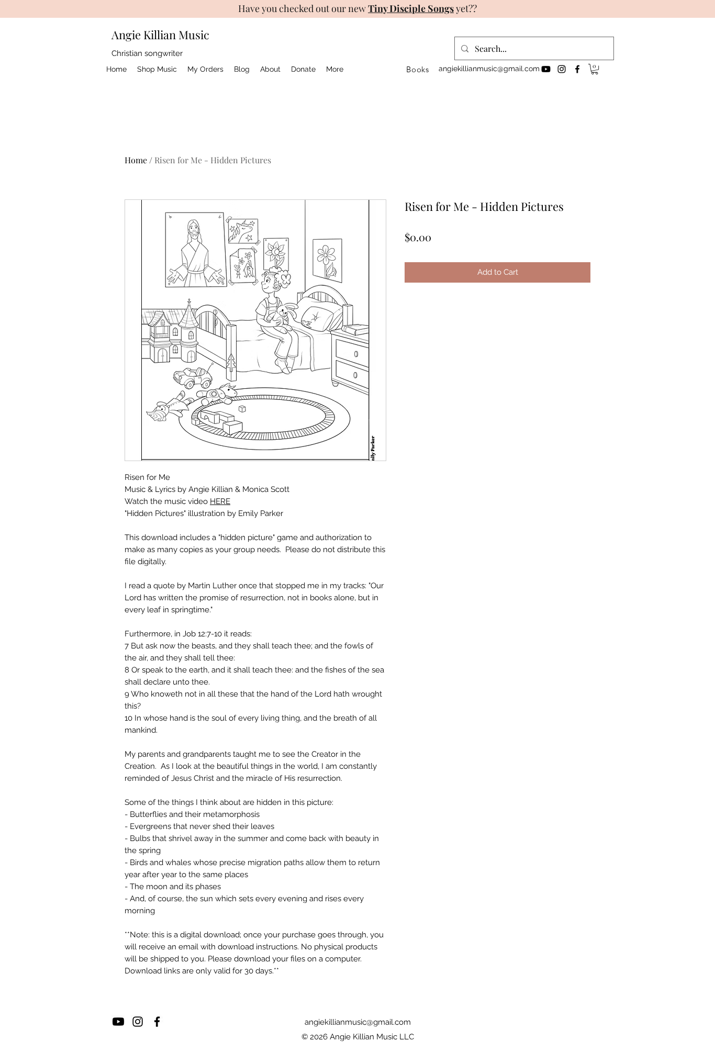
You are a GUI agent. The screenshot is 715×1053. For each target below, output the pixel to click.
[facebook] (577, 69)
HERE (220, 501)
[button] (594, 69)
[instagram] (561, 69)
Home (136, 159)
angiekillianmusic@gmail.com (489, 68)
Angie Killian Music (160, 34)
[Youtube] (546, 69)
